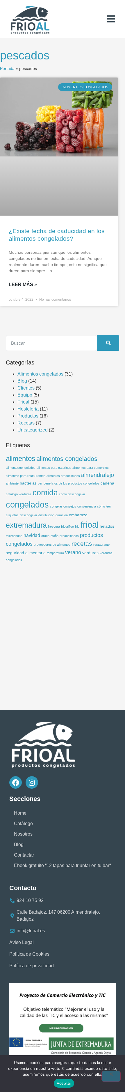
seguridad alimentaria (26, 552)
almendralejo (97, 475)
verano (73, 552)
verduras (90, 552)
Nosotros (23, 834)
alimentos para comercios (90, 467)
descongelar (28, 515)
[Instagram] (32, 782)
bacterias (28, 483)
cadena (107, 483)
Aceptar (64, 1083)
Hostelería (28, 408)
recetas (82, 543)
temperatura (55, 553)
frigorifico (67, 526)
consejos (69, 506)
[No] (111, 1076)
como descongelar (72, 494)
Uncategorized (32, 429)
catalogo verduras (18, 494)
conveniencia (86, 506)
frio (77, 526)
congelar (56, 506)
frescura (54, 526)
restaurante (101, 544)
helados (107, 526)
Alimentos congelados (40, 373)
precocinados (69, 536)
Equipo (24, 394)
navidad (32, 535)
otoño (54, 536)
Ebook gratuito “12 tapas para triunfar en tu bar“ (62, 865)
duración (62, 515)
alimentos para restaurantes (25, 476)
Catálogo (23, 823)
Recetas (26, 422)
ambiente (12, 483)
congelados (27, 504)
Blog (22, 380)
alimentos (20, 458)
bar (40, 483)
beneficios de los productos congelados (71, 483)
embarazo (78, 514)
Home (20, 813)
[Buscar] (108, 343)
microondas (14, 536)
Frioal (23, 401)
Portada (7, 68)
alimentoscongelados (20, 467)
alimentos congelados (66, 458)
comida (45, 492)
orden (45, 536)
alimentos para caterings (54, 467)
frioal (90, 524)
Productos (27, 415)
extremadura (26, 525)
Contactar (24, 855)
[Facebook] (15, 782)
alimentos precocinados (63, 476)
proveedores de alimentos (52, 544)
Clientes (26, 387)
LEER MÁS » (23, 284)
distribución (46, 515)
